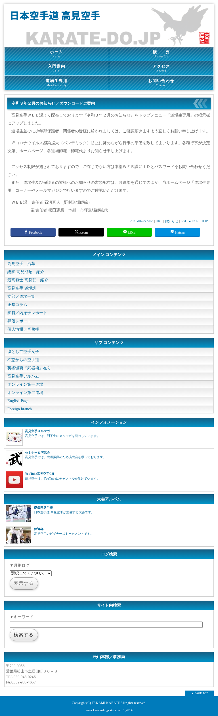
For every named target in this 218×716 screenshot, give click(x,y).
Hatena (179, 232)
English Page (17, 401)
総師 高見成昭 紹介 (25, 272)
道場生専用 (57, 83)
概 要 (161, 54)
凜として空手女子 (23, 352)
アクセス (161, 68)
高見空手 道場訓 (21, 288)
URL (159, 221)
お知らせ (171, 221)
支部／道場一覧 (21, 296)
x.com (83, 232)
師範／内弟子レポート (27, 313)
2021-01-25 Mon (141, 221)
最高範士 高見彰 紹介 (27, 280)
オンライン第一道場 (25, 384)
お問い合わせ (161, 83)
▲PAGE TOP (198, 221)
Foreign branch (19, 409)
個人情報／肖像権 (23, 329)
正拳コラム (17, 305)
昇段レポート (19, 321)
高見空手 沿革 (21, 264)
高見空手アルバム (23, 376)
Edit (183, 221)
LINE (131, 232)
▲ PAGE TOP (199, 693)
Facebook (35, 232)
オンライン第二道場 (25, 393)
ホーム (56, 54)
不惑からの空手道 (23, 360)
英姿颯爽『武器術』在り (29, 368)
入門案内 (57, 68)
